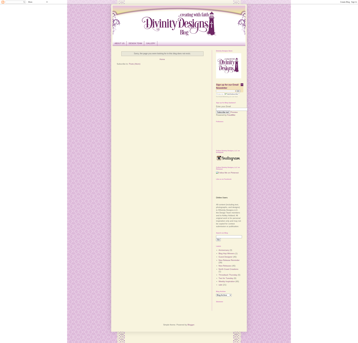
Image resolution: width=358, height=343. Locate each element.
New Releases (225, 266)
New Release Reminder (229, 260)
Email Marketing (224, 96)
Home (162, 59)
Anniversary (224, 250)
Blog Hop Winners (227, 253)
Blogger (191, 325)
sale (220, 285)
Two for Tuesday (226, 278)
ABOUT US (119, 43)
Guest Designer (225, 257)
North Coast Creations (228, 269)
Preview (234, 112)
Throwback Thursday (228, 275)
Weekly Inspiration (227, 281)
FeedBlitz (231, 115)
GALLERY (150, 43)
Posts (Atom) (134, 64)
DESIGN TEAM (135, 43)
